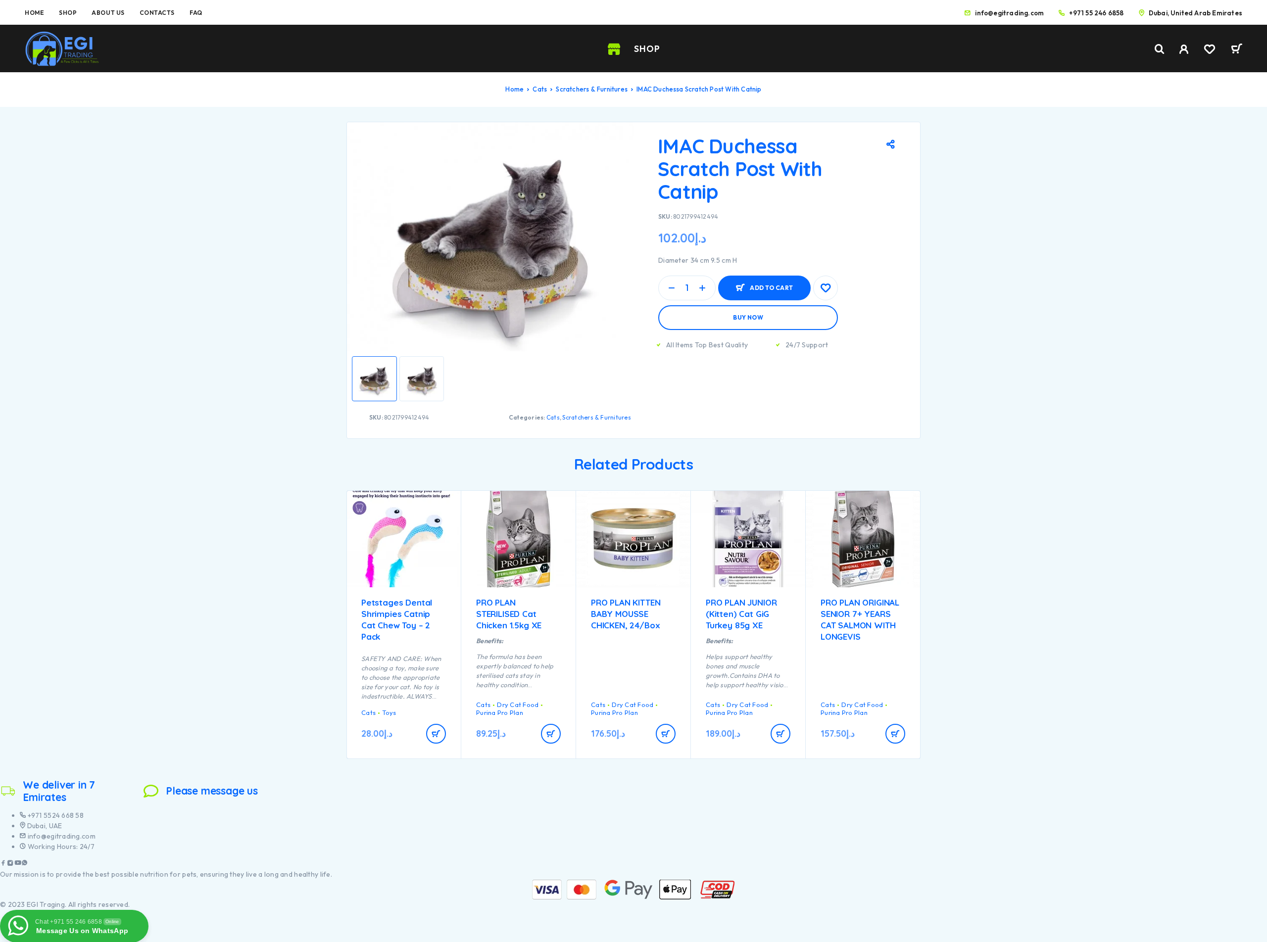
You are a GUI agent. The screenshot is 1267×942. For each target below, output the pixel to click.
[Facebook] (3, 864)
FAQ (196, 12)
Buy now (748, 317)
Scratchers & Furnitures (592, 89)
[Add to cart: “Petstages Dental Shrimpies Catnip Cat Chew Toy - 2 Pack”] (436, 734)
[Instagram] (10, 864)
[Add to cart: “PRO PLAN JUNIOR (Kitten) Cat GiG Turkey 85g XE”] (780, 734)
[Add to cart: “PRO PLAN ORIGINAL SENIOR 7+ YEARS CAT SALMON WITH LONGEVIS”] (895, 734)
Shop (68, 12)
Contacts (157, 12)
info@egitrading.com (1009, 13)
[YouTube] (17, 864)
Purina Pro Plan (499, 712)
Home (34, 12)
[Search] (1159, 49)
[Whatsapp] (24, 864)
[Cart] (1236, 50)
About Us (108, 12)
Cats (540, 89)
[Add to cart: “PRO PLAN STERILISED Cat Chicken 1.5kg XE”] (551, 734)
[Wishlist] (1209, 50)
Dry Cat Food (517, 704)
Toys (389, 712)
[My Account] (1184, 49)
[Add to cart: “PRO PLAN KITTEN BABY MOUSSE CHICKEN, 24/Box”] (666, 734)
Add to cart (771, 284)
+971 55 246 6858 (1096, 13)
